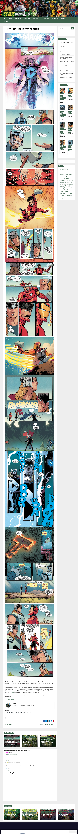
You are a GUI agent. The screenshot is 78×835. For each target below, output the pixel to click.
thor (29, 705)
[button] (74, 20)
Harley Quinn (69, 182)
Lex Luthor (62, 186)
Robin (65, 189)
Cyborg (66, 174)
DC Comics (35, 18)
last (13, 692)
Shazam (69, 189)
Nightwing (62, 188)
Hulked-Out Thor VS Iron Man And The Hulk (11, 816)
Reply (7, 760)
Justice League (70, 184)
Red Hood (62, 189)
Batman (62, 171)
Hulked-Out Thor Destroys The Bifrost (30, 815)
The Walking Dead (68, 195)
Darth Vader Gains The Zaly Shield (70, 117)
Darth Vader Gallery (62, 129)
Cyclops (70, 174)
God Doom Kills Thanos (64, 65)
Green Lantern (66, 180)
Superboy (64, 193)
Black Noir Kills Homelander (65, 46)
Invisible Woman (44, 809)
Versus (63, 18)
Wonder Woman (64, 198)
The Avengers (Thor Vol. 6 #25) (65, 815)
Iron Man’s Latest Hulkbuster (47, 815)
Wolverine (69, 197)
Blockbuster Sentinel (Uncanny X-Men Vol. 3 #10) (47, 742)
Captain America (65, 172)
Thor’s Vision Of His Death (47, 724)
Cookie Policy (22, 833)
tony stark (32, 705)
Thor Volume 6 (9, 724)
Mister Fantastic (44, 811)
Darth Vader (62, 128)
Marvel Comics (45, 18)
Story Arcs (27, 18)
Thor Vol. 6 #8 (11, 699)
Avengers (67, 169)
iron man (21, 705)
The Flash (62, 195)
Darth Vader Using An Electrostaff (70, 135)
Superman (69, 193)
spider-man (66, 191)
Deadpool (71, 176)
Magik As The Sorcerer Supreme (11, 741)
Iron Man (61, 184)
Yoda (69, 150)
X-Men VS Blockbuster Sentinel (27, 742)
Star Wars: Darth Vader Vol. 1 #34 (62, 153)
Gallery (61, 112)
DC (67, 176)
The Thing (70, 811)
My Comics (6, 21)
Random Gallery (47, 739)
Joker (65, 184)
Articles (10, 18)
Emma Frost (62, 178)
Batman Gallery (68, 171)
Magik (6, 739)
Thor (61, 197)
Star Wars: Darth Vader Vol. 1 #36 (62, 137)
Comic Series (18, 18)
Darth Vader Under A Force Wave (70, 153)
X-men (12, 739)
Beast (61, 172)
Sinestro (61, 191)
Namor (49, 811)
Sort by (61, 31)
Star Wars (55, 18)
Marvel (9, 739)
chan (15, 703)
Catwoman (62, 174)
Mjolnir (27, 705)
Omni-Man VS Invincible (65, 54)
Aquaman (62, 169)
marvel (24, 705)
